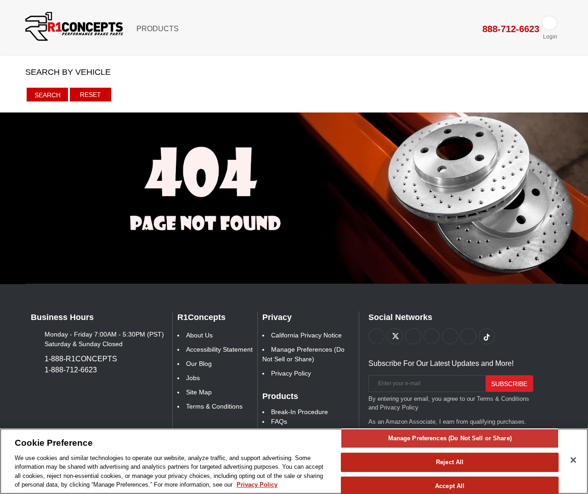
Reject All (450, 462)
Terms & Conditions (214, 406)
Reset (90, 94)
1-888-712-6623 (71, 370)
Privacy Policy (291, 373)
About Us (199, 335)
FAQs (279, 421)
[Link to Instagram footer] (450, 336)
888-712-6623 (509, 29)
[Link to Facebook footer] (376, 336)
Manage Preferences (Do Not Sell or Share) (450, 438)
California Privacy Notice (306, 335)
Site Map (199, 392)
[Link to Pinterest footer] (432, 336)
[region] (294, 461)
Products (158, 29)
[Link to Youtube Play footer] (413, 336)
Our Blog (199, 363)
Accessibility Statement (219, 349)
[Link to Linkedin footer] (468, 336)
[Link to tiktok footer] (487, 336)
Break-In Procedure (299, 411)
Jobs (193, 378)
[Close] (573, 460)
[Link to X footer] (395, 336)
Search (47, 95)
